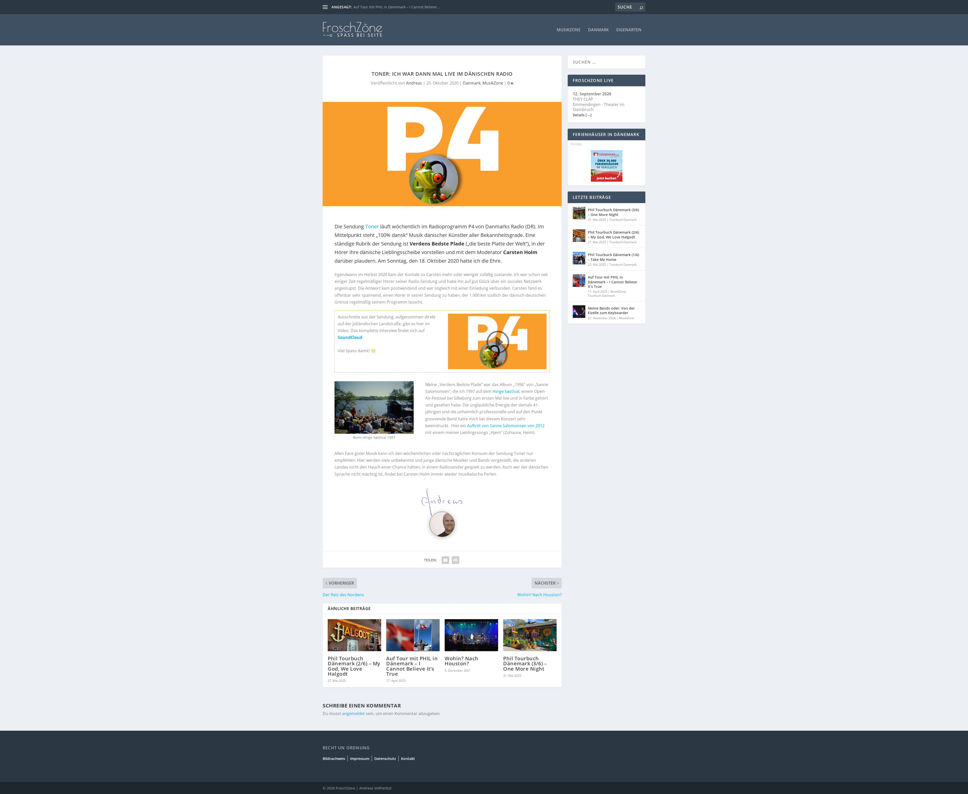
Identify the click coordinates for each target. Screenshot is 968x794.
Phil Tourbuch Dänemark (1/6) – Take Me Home (613, 257)
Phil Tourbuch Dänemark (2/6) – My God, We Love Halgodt (354, 666)
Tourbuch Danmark (623, 219)
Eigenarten (629, 30)
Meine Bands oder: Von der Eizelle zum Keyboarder (611, 310)
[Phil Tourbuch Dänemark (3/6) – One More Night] (530, 635)
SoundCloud (350, 337)
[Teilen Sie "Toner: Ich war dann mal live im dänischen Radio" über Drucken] (455, 560)
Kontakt (408, 758)
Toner (372, 226)
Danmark (598, 30)
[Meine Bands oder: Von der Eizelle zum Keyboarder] (579, 311)
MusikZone (569, 30)
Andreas (414, 83)
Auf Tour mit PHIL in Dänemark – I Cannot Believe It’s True (412, 666)
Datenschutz (385, 758)
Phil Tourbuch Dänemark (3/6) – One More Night (525, 663)
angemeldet (353, 713)
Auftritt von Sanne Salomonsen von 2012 (505, 425)
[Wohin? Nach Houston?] (471, 635)
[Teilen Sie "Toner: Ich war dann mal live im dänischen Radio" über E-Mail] (445, 560)
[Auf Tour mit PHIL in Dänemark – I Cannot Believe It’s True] (413, 635)
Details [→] (582, 115)
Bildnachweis (334, 758)
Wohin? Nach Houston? (461, 661)
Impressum (359, 758)
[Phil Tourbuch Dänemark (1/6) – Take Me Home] (579, 258)
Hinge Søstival (506, 391)
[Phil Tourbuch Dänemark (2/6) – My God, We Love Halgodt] (354, 635)
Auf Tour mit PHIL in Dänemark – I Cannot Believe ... (397, 7)
